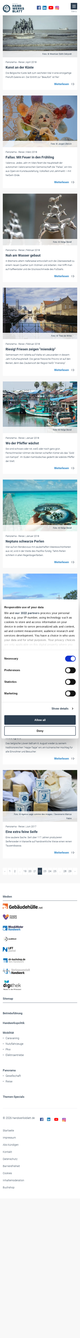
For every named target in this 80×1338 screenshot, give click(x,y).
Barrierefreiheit (11, 1166)
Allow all (40, 720)
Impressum (9, 1137)
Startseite (8, 1130)
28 (64, 871)
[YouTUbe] (50, 7)
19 (24, 871)
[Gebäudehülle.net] (40, 906)
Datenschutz (10, 1158)
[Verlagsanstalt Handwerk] (40, 971)
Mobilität (8, 1032)
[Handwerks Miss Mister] (40, 928)
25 (54, 871)
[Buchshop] (40, 960)
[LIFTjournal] (40, 949)
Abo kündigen (11, 1144)
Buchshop (9, 1187)
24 (49, 871)
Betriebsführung (13, 1013)
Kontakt (7, 1151)
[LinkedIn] (45, 7)
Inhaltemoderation (13, 1180)
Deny (40, 730)
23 (44, 871)
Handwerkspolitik (14, 1023)
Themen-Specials (13, 1096)
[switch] (70, 670)
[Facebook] (39, 7)
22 (39, 871)
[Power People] (40, 917)
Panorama (9, 1070)
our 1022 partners (27, 613)
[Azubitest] (40, 938)
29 (69, 871)
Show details (60, 708)
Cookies (7, 1173)
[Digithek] (40, 985)
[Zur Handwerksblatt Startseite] (13, 7)
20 (29, 871)
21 (34, 871)
